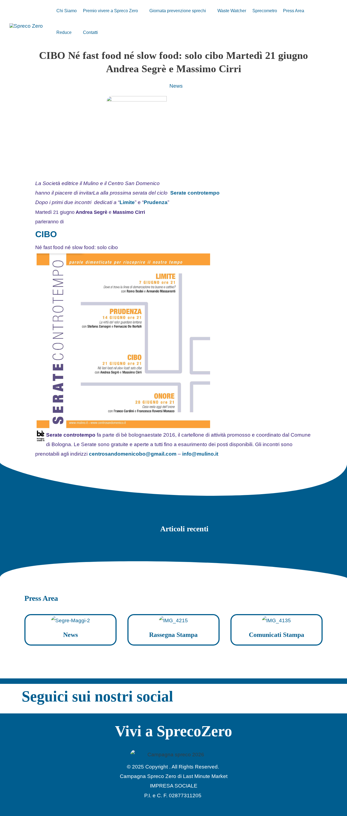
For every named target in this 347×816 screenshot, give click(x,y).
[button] (140, 11)
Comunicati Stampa (276, 634)
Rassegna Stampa (173, 634)
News (176, 86)
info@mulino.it (200, 454)
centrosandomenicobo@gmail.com (132, 454)
